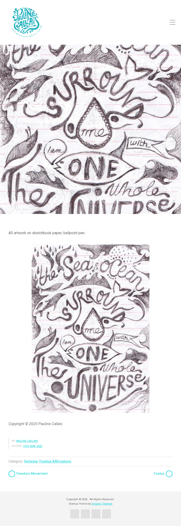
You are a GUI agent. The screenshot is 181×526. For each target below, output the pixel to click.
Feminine (31, 461)
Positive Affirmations (55, 461)
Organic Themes (101, 503)
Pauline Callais (27, 441)
